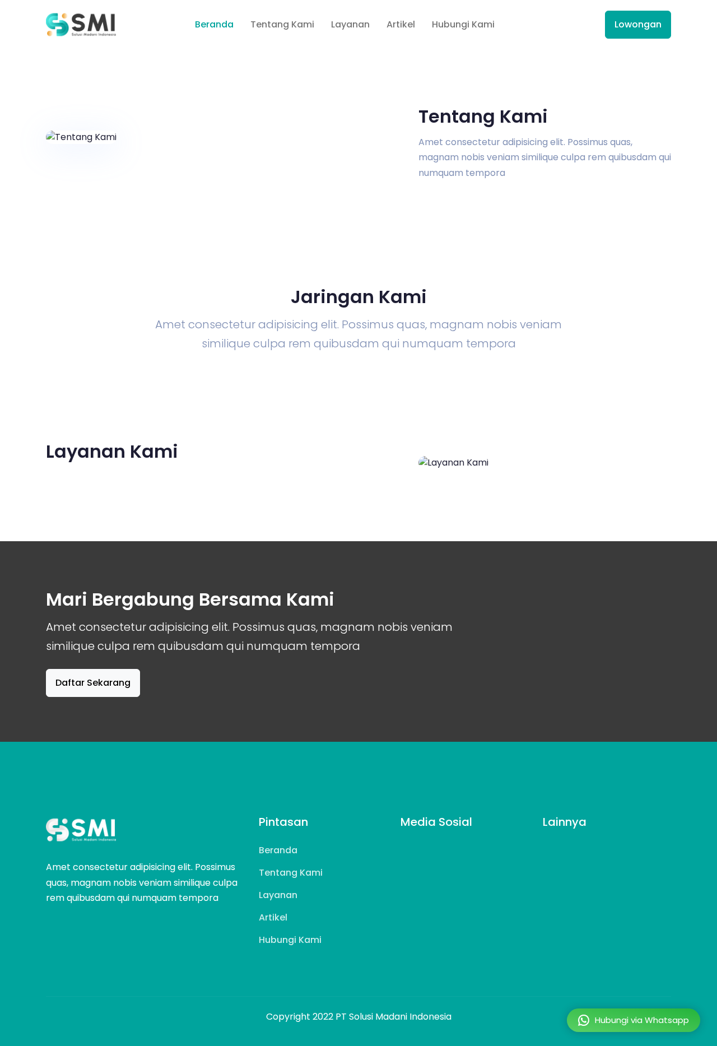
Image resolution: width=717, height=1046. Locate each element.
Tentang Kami (282, 24)
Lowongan (638, 24)
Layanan (350, 24)
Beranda (214, 24)
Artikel (401, 24)
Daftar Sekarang (93, 682)
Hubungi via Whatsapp (642, 1020)
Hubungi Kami (463, 24)
